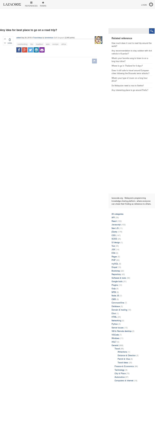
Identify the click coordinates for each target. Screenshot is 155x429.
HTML (114, 316)
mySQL (115, 263)
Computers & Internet (124, 380)
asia (47, 44)
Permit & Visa (124, 358)
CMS (114, 299)
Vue (113, 245)
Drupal (114, 267)
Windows (115, 338)
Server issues (118, 327)
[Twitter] (30, 49)
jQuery (114, 231)
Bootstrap (116, 270)
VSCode (115, 334)
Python (115, 323)
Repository (116, 274)
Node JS (115, 295)
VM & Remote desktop (122, 331)
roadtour (39, 44)
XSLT (114, 341)
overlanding (22, 44)
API (113, 217)
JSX (113, 249)
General (115, 345)
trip (31, 44)
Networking (116, 320)
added (18, 37)
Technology (120, 369)
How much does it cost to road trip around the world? (132, 44)
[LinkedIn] (36, 49)
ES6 (113, 252)
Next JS (115, 228)
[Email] (42, 49)
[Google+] (24, 49)
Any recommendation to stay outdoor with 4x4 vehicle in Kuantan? (132, 52)
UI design (116, 242)
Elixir (114, 313)
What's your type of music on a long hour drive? (129, 79)
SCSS (114, 238)
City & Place (120, 373)
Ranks (43, 5)
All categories (118, 213)
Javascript (116, 224)
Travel (117, 348)
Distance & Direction (127, 355)
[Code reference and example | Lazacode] (12, 3)
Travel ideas (37, 37)
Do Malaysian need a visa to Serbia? (128, 85)
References (31, 5)
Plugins (115, 284)
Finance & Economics (124, 366)
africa (63, 44)
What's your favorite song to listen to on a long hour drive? (130, 60)
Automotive (120, 377)
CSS (114, 235)
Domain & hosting (119, 309)
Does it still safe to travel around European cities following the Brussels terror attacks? (130, 72)
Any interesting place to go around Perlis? (130, 90)
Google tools (117, 281)
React (114, 221)
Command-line (118, 302)
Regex (114, 256)
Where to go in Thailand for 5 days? (127, 65)
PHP (114, 260)
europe (55, 44)
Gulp (114, 288)
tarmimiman (49, 37)
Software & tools (119, 277)
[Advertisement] (77, 18)
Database (116, 306)
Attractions (122, 351)
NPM (114, 292)
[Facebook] (18, 49)
